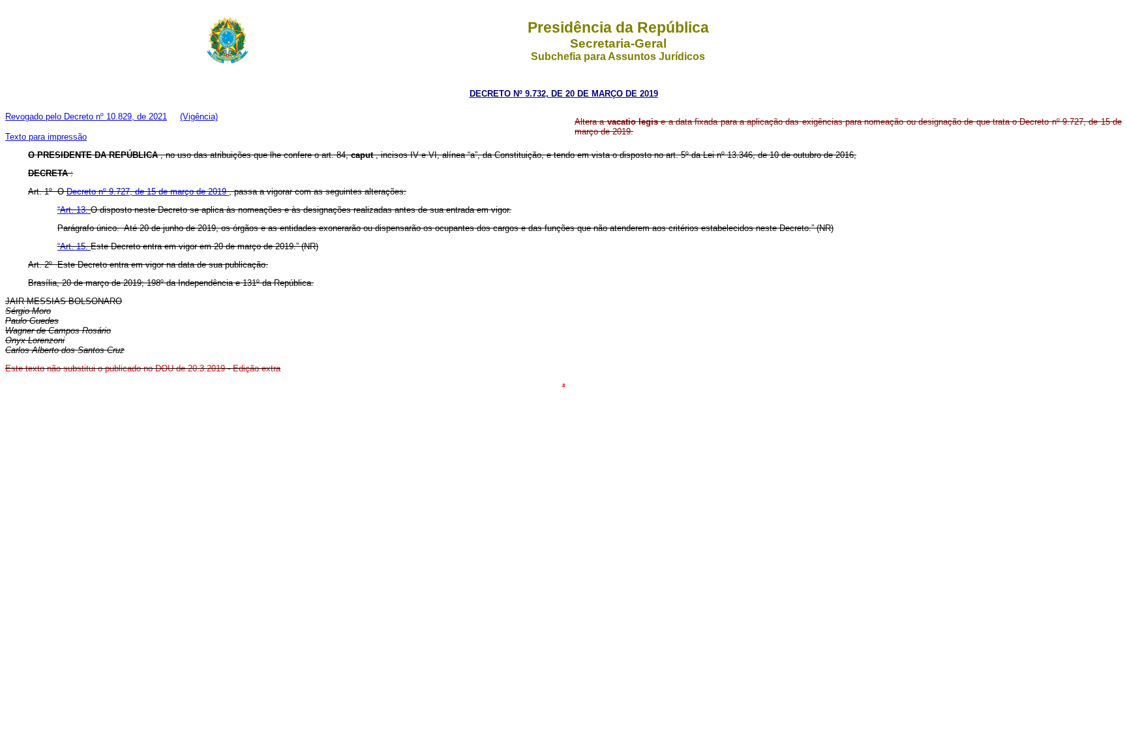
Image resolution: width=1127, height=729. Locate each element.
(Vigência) (199, 116)
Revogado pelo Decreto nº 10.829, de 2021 (86, 116)
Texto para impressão (46, 137)
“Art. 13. (74, 210)
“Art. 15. (74, 246)
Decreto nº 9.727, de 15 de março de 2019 (148, 191)
